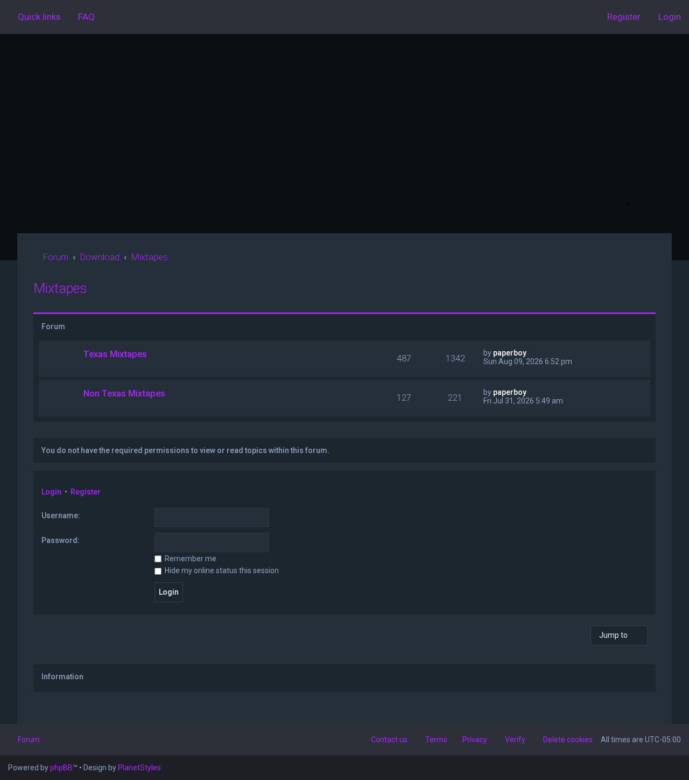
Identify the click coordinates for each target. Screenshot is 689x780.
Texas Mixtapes (115, 354)
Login (51, 492)
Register (86, 492)
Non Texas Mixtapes (124, 393)
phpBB (61, 767)
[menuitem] (81, 16)
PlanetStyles (139, 767)
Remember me (189, 558)
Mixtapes (60, 288)
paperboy (509, 353)
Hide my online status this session (221, 570)
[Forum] (344, 133)
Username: (60, 515)
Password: (60, 540)
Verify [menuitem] (515, 739)
